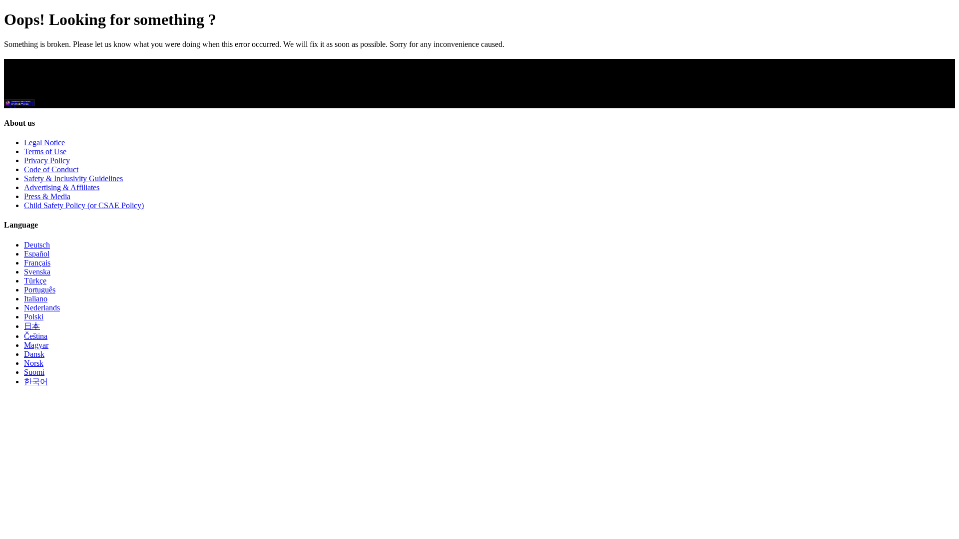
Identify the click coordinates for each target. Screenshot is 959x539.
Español (36, 254)
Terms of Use (45, 151)
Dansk (34, 354)
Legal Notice (44, 142)
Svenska (37, 272)
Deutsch (37, 245)
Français (37, 263)
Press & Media (47, 196)
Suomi (34, 372)
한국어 (36, 381)
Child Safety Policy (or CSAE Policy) (84, 205)
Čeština (35, 336)
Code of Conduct (51, 169)
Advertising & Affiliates (61, 187)
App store (19, 103)
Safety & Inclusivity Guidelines (73, 178)
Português (39, 289)
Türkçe (35, 280)
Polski (33, 316)
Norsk (33, 363)
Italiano (35, 298)
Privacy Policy (47, 160)
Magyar (36, 345)
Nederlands (42, 307)
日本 (32, 326)
